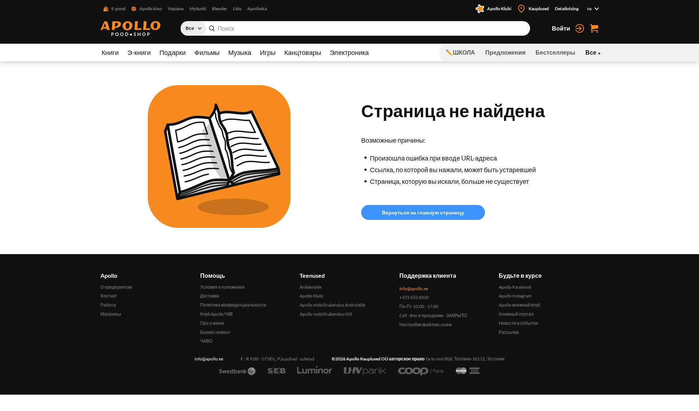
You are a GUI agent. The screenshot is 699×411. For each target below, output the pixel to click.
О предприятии (116, 287)
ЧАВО (206, 341)
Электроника (349, 52)
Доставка (209, 296)
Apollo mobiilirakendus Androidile (332, 305)
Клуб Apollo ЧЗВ (216, 314)
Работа (108, 305)
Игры (268, 52)
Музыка (239, 52)
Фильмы (207, 52)
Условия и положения (222, 287)
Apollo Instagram (515, 296)
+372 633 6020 (414, 297)
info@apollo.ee (413, 288)
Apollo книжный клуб (519, 305)
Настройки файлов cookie (425, 324)
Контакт (108, 296)
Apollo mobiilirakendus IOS (326, 314)
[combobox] (355, 28)
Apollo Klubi (311, 296)
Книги (110, 52)
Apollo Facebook (515, 287)
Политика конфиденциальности (233, 305)
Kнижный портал (516, 314)
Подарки (172, 52)
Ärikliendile (310, 287)
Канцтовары (302, 52)
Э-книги (139, 52)
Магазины (110, 314)
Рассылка (509, 332)
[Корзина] (594, 28)
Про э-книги (212, 323)
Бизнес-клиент (215, 332)
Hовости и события (518, 323)
